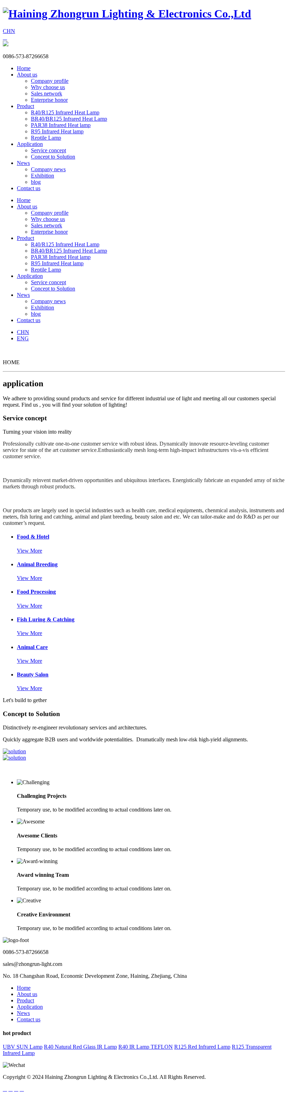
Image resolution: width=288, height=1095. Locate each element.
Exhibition (42, 176)
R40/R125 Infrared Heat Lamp (65, 112)
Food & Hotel (33, 537)
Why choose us (48, 87)
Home (24, 68)
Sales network (46, 93)
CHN (9, 31)
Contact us (28, 188)
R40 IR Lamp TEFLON (145, 1047)
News (23, 163)
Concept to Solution (53, 157)
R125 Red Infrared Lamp (202, 1047)
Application (30, 144)
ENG (23, 338)
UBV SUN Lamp (22, 1047)
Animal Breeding (37, 564)
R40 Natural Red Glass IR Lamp (80, 1047)
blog (36, 182)
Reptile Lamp (46, 138)
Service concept (48, 150)
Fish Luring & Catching (45, 619)
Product (25, 106)
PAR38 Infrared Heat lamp (61, 125)
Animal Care (32, 647)
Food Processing (36, 592)
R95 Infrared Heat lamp (57, 131)
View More (29, 551)
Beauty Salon (32, 674)
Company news (48, 169)
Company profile (49, 81)
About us (27, 75)
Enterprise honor (49, 100)
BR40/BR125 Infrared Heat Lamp (69, 119)
